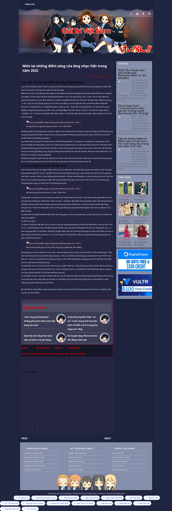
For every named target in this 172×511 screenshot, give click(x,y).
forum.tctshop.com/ (89, 493)
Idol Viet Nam (134, 498)
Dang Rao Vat (123, 503)
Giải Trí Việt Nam (86, 30)
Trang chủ (30, 4)
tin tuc (58, 348)
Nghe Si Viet (152, 498)
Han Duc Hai (105, 503)
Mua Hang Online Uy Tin (45, 498)
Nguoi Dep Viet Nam (112, 498)
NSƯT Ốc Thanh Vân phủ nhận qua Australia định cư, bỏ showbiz (132, 74)
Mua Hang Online (69, 498)
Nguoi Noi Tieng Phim (59, 503)
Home (25, 348)
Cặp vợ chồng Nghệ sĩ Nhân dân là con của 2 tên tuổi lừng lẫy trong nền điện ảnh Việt (133, 142)
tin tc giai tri (42, 348)
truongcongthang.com (116, 493)
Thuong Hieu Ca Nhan (33, 503)
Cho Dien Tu (22, 498)
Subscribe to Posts (29, 428)
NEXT (107, 438)
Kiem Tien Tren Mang (84, 503)
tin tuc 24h (73, 348)
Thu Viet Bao (30, 509)
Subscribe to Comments (47, 428)
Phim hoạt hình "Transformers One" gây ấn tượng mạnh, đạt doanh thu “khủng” (133, 109)
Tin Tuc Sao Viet (10, 503)
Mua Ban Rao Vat (10, 509)
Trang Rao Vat (143, 503)
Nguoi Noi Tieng (90, 498)
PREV (24, 438)
